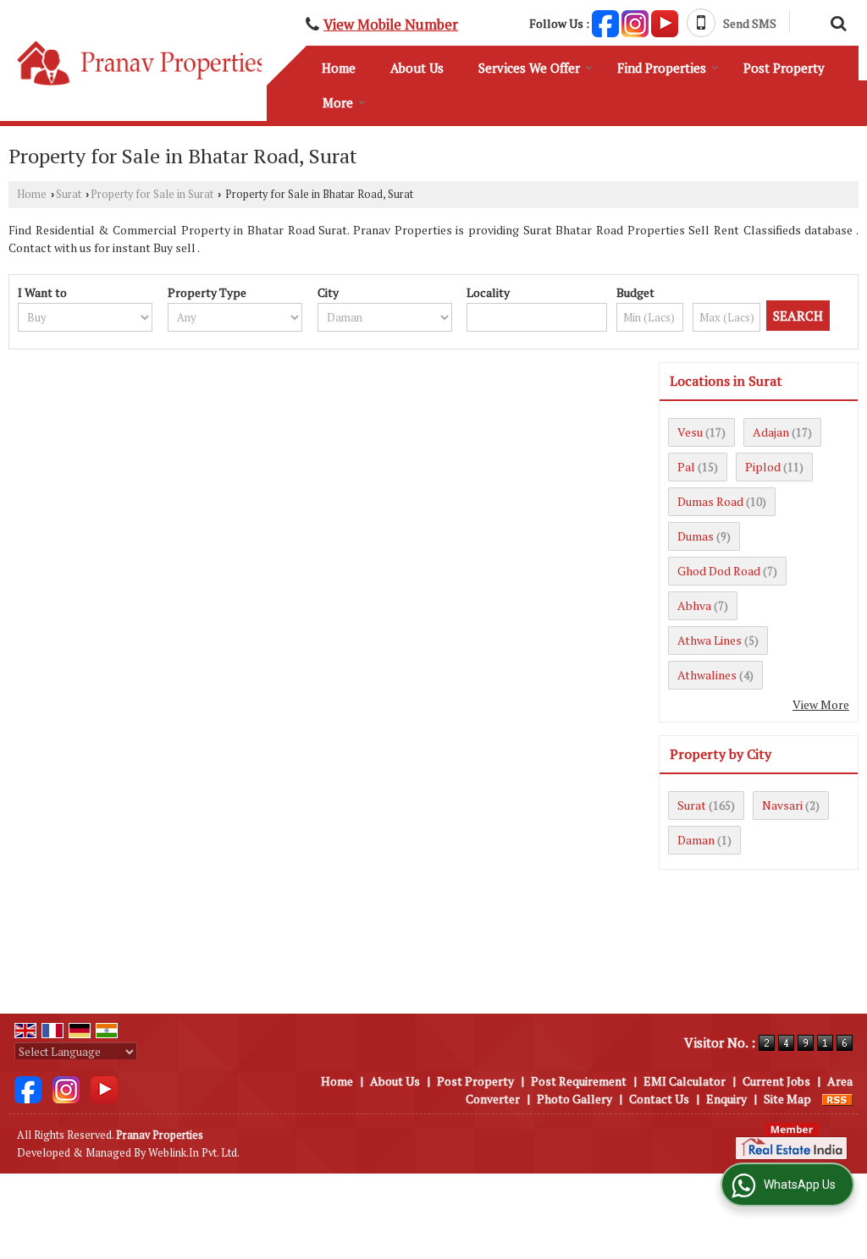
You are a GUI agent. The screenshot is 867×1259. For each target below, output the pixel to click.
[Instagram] (635, 22)
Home (339, 67)
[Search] (836, 21)
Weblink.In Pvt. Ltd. (194, 1153)
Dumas (695, 536)
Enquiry (726, 1099)
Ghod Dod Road (718, 571)
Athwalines (707, 675)
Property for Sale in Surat (152, 194)
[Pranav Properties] (142, 63)
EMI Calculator (684, 1081)
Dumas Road (710, 501)
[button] (390, 24)
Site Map (787, 1099)
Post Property (784, 67)
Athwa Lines (709, 640)
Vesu (690, 432)
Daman (696, 840)
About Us (417, 67)
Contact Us (659, 1099)
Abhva (694, 605)
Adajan (771, 432)
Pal (686, 467)
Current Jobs (776, 1081)
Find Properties (661, 67)
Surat (68, 194)
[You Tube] (664, 22)
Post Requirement (579, 1081)
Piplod (763, 467)
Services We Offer (529, 67)
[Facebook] (605, 22)
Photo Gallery (574, 1099)
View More (820, 704)
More (338, 102)
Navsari (782, 805)
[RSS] (837, 1099)
